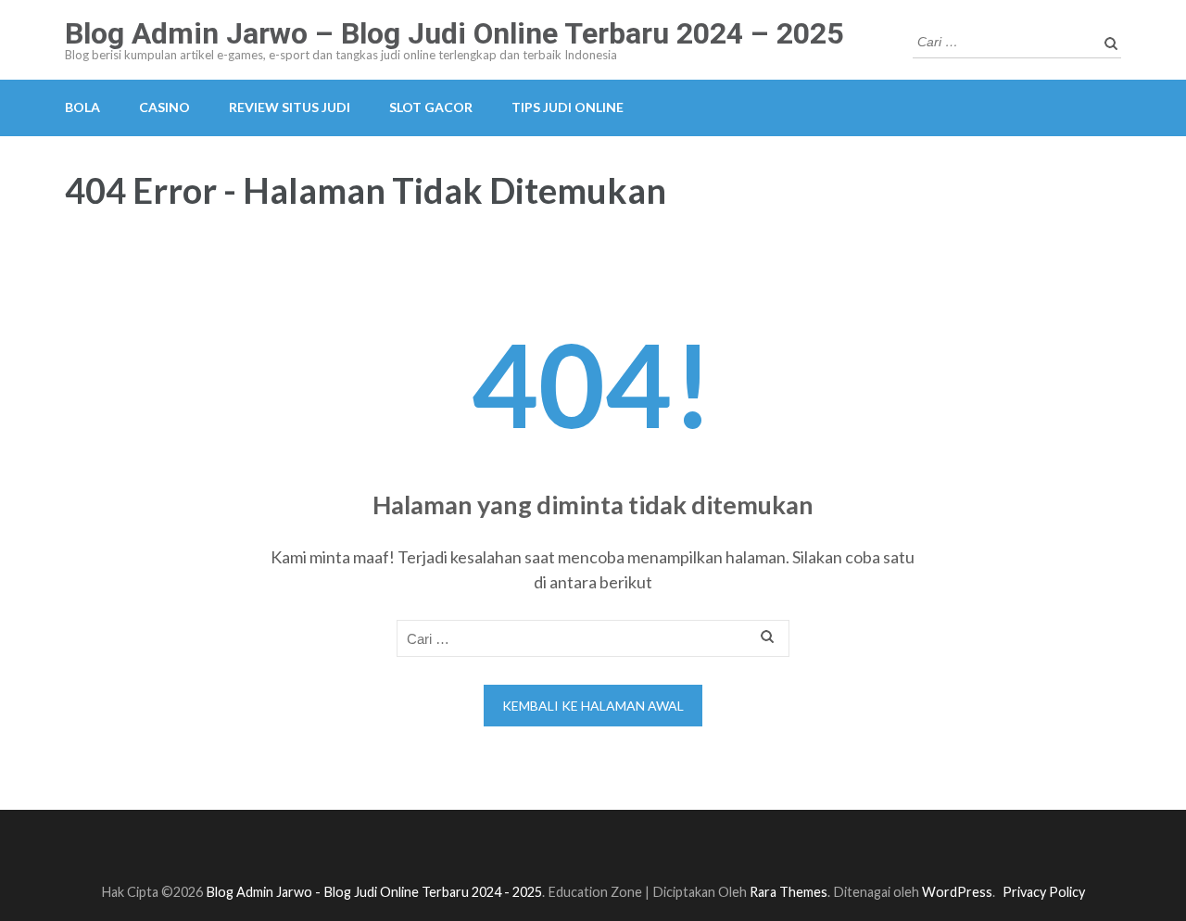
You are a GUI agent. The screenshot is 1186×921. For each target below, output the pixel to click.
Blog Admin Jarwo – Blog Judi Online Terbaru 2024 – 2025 (454, 33)
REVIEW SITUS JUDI (289, 107)
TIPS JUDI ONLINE (567, 107)
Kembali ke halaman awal (593, 705)
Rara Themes (788, 892)
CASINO (164, 107)
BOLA (82, 107)
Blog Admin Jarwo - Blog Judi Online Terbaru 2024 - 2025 (374, 892)
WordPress (957, 892)
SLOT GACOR (431, 107)
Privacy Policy (1044, 892)
